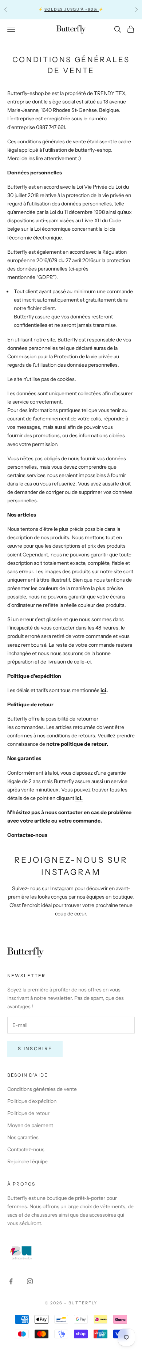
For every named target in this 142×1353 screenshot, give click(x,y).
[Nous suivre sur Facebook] (11, 1281)
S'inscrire (35, 1048)
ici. (79, 798)
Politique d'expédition (31, 1101)
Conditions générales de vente (42, 1089)
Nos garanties (23, 1137)
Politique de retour (28, 1113)
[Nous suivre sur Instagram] (29, 1281)
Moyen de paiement (30, 1125)
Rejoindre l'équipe (27, 1161)
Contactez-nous (27, 835)
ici (103, 690)
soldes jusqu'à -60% (71, 9)
